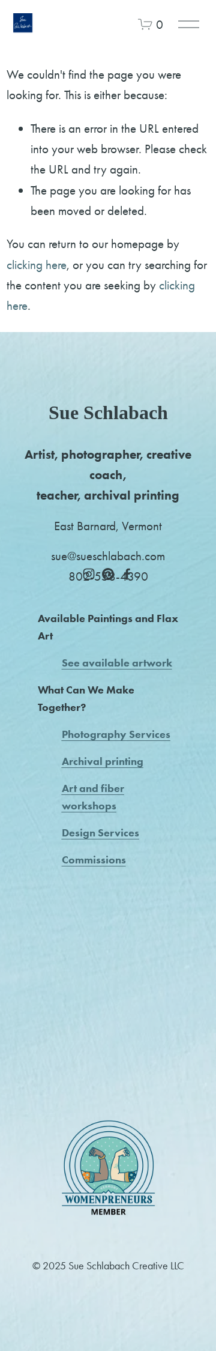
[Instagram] (89, 574)
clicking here (37, 264)
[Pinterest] (108, 574)
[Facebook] (127, 574)
